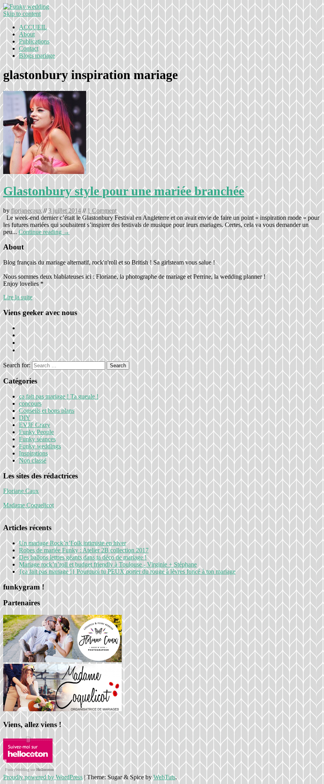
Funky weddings (40, 446)
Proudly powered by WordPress (43, 777)
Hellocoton (45, 769)
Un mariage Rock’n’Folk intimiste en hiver (72, 543)
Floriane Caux (21, 490)
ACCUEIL (33, 27)
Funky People (36, 432)
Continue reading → (44, 232)
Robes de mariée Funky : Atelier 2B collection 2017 (84, 550)
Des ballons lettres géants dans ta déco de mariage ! (83, 557)
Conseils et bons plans (46, 410)
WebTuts (164, 777)
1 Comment (102, 210)
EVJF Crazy (34, 424)
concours (30, 403)
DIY (24, 417)
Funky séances (37, 439)
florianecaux (26, 210)
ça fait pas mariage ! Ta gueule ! (58, 396)
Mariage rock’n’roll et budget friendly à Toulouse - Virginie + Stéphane (108, 564)
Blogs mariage (37, 55)
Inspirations (33, 453)
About (27, 34)
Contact (28, 48)
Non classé (32, 460)
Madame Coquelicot (28, 505)
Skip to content (22, 13)
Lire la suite (17, 297)
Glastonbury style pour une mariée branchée (123, 191)
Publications (34, 41)
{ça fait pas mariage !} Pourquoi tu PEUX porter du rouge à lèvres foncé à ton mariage (127, 571)
